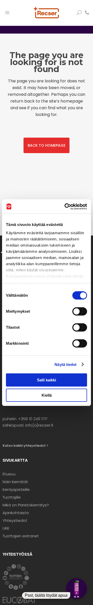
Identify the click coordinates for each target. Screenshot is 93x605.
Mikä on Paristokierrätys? (26, 505)
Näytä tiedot (65, 364)
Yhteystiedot (15, 520)
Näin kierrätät (15, 481)
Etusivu (9, 474)
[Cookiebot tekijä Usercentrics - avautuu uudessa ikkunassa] (65, 206)
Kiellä (47, 395)
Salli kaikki (46, 380)
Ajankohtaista (16, 512)
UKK (6, 528)
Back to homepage (46, 145)
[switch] (79, 311)
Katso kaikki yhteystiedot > (26, 445)
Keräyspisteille (16, 489)
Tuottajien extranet (21, 536)
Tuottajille (12, 497)
